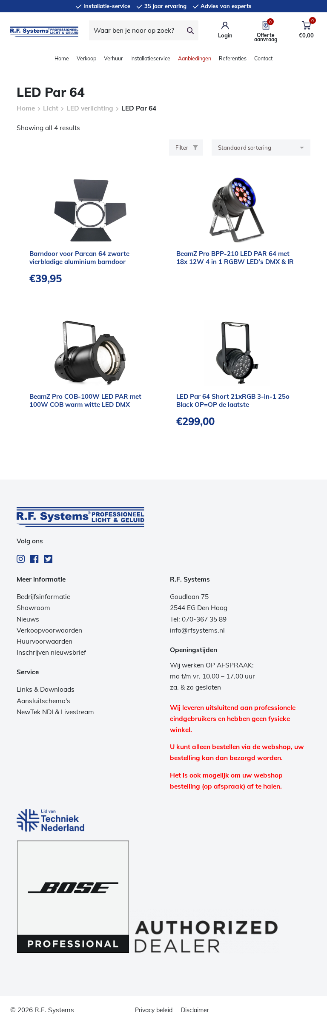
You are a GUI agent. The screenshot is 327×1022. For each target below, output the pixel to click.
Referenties (233, 58)
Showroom (33, 608)
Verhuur (113, 58)
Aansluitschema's (43, 701)
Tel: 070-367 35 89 (198, 619)
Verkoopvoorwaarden (49, 630)
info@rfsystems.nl (197, 630)
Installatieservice (150, 58)
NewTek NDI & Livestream (55, 712)
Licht (50, 108)
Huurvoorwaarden (44, 641)
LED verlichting (89, 108)
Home (61, 58)
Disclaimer (195, 1010)
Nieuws (28, 619)
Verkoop (86, 58)
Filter (181, 147)
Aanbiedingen (194, 58)
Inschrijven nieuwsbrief (51, 652)
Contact (263, 58)
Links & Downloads (46, 689)
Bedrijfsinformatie (43, 597)
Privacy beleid (153, 1010)
